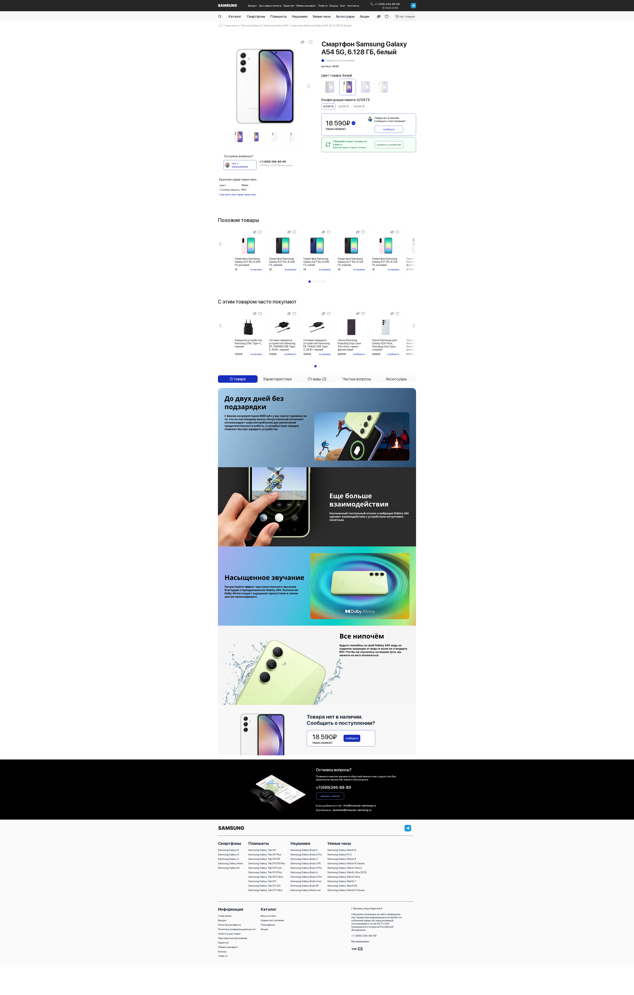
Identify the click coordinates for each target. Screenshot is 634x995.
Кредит (252, 5)
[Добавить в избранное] (311, 42)
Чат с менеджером (240, 165)
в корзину (256, 269)
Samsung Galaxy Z (228, 858)
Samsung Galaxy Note (230, 863)
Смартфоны (256, 16)
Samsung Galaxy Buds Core (306, 881)
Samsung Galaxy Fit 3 (339, 854)
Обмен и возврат (306, 5)
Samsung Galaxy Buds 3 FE (305, 863)
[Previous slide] (222, 86)
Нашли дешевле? (336, 128)
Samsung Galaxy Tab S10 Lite (265, 867)
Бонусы (334, 5)
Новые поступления (272, 920)
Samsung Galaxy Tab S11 (262, 881)
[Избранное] (387, 16)
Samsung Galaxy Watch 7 (341, 881)
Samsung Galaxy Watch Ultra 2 (344, 867)
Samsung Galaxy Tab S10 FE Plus (266, 863)
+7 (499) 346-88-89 (363, 935)
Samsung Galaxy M (228, 867)
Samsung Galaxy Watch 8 (341, 858)
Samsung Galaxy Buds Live (305, 890)
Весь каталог (268, 915)
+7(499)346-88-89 (333, 787)
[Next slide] (308, 86)
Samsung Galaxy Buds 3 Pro (306, 867)
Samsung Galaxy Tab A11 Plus (264, 854)
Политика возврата (229, 924)
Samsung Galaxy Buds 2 (303, 850)
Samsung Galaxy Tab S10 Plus (265, 872)
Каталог (235, 16)
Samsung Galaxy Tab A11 (262, 850)
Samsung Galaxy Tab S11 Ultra (265, 890)
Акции (364, 16)
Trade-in (323, 5)
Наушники (299, 16)
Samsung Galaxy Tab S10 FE (264, 858)
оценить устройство (389, 144)
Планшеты (278, 16)
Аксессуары (345, 16)
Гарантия (288, 5)
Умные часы (322, 16)
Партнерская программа (232, 938)
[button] (309, 281)
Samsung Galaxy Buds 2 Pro (306, 854)
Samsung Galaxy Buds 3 (304, 858)
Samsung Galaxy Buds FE (304, 885)
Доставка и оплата (270, 5)
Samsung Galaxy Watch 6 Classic (346, 890)
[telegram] (413, 5)
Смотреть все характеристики (237, 194)
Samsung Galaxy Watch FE (342, 885)
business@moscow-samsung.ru (352, 810)
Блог (343, 5)
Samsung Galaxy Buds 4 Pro (306, 876)
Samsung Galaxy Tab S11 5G (264, 885)
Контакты (353, 5)
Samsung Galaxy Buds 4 (304, 872)
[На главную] (231, 830)
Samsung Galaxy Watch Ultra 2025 (347, 872)
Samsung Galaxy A (228, 854)
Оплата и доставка (229, 933)
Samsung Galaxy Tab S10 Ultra (265, 876)
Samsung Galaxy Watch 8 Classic (346, 863)
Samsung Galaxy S (228, 850)
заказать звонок (330, 796)
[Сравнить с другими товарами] (303, 42)
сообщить (389, 129)
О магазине (224, 915)
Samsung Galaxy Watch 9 (341, 850)
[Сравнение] (379, 16)
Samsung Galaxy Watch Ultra (343, 876)
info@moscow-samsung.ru (359, 805)
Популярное (268, 924)
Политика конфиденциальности (236, 929)
